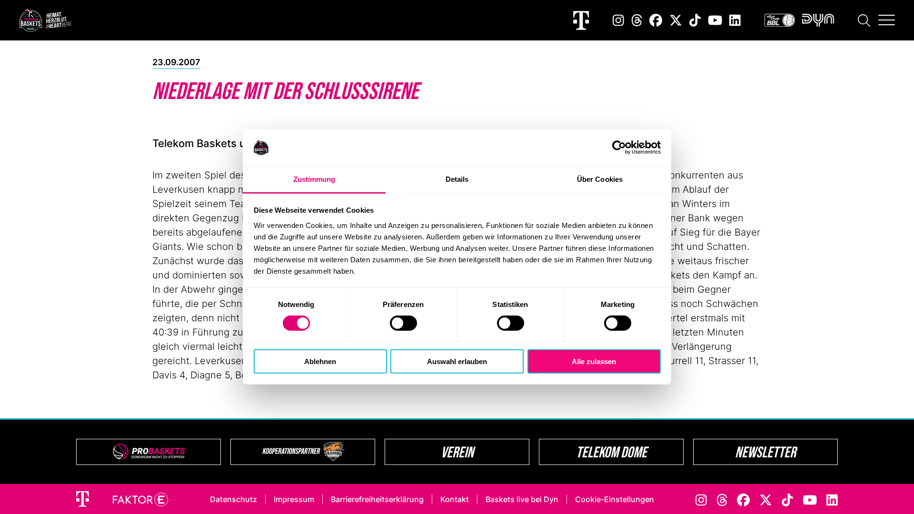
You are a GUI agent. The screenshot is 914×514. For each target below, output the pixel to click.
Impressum (294, 499)
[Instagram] (618, 20)
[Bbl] (780, 20)
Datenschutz (233, 499)
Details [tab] (457, 179)
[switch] (403, 323)
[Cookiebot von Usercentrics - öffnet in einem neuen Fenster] (619, 147)
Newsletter (765, 452)
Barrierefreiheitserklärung (377, 499)
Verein (457, 452)
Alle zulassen (594, 361)
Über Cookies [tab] (600, 179)
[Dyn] (818, 20)
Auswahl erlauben (457, 361)
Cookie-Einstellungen (614, 499)
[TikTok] (695, 20)
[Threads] (637, 20)
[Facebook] (655, 20)
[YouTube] (715, 20)
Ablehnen (320, 361)
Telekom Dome (611, 452)
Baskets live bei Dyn (522, 499)
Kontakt (454, 499)
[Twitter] (675, 20)
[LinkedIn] (735, 20)
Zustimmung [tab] (314, 179)
